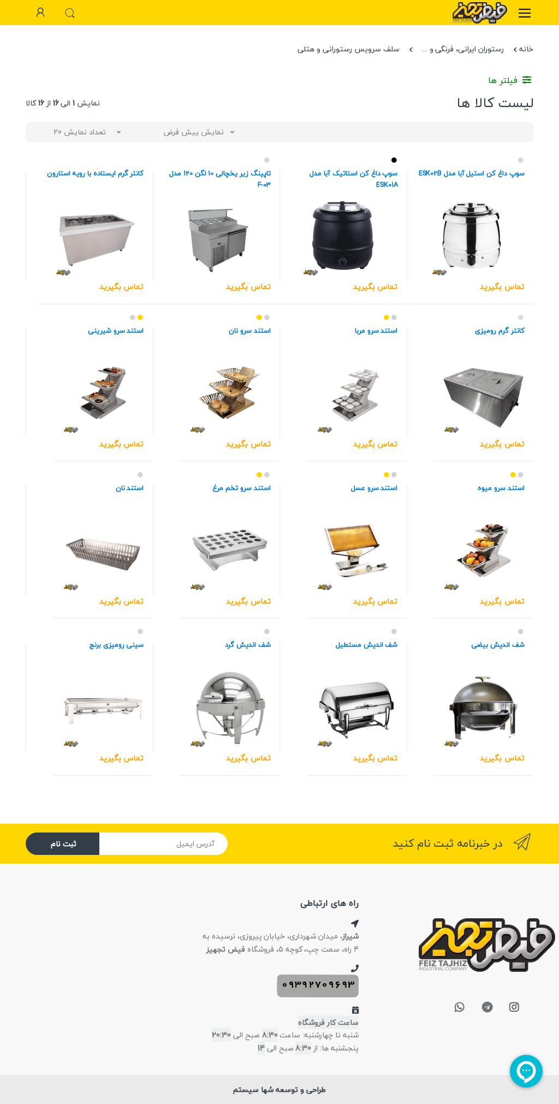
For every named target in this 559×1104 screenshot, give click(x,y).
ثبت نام (63, 844)
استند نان (130, 488)
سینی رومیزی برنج (117, 645)
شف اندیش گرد (248, 645)
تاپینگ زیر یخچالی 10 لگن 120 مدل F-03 (220, 179)
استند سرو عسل (374, 488)
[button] (70, 11)
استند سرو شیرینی (116, 330)
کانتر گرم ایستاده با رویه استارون (95, 173)
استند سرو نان (250, 330)
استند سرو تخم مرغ (241, 488)
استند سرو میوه (501, 488)
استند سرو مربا (376, 330)
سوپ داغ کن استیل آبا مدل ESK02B (472, 173)
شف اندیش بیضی (498, 645)
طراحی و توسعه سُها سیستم (279, 1089)
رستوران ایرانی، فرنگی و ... (463, 49)
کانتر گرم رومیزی (500, 330)
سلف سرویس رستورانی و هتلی (348, 49)
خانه (526, 49)
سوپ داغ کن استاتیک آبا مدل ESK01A (353, 179)
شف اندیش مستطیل (367, 645)
